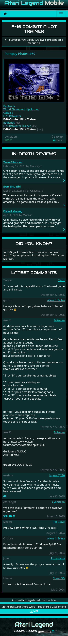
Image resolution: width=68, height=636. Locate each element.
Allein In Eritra (56, 300)
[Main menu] (61, 13)
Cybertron (58, 502)
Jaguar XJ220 (57, 475)
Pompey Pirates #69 (20, 53)
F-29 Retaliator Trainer (17, 126)
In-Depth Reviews (34, 153)
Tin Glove (59, 522)
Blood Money (12, 211)
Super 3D (59, 578)
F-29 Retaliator (12, 116)
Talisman (59, 320)
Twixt (61, 280)
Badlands (9, 106)
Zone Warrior (12, 162)
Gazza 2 (8, 113)
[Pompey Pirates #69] (34, 80)
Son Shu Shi (12, 186)
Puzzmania (58, 558)
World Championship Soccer (21, 109)
